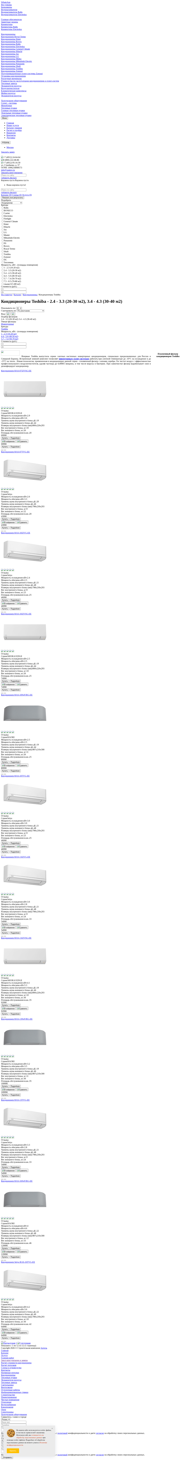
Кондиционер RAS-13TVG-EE (15, 1100)
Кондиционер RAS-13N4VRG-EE (17, 1019)
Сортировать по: (8, 310)
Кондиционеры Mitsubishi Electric (16, 61)
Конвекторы (7, 24)
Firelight (7, 219)
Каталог (6, 195)
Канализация (7, 1407)
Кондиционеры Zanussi (12, 71)
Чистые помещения (10, 1400)
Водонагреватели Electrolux (14, 14)
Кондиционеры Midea (11, 59)
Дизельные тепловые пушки (14, 113)
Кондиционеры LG (10, 56)
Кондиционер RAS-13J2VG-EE (15, 857)
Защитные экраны (9, 22)
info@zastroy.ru (8, 170)
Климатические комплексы (13, 91)
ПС (5, 260)
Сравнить (23, 441)
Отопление (6, 1402)
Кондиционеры (8, 34)
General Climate (11, 221)
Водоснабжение (8, 1404)
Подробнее (15, 438)
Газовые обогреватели (11, 19)
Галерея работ (7, 1358)
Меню (4, 118)
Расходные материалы (11, 78)
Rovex (7, 246)
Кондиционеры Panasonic (13, 64)
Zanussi (7, 257)
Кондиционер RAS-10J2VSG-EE (16, 614)
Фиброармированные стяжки (14, 1392)
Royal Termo (9, 249)
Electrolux (8, 216)
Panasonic (8, 240)
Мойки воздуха (8, 93)
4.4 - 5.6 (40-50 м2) (12, 276)
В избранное (9, 441)
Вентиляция (6, 1387)
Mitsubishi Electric (12, 238)
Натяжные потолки (10, 1372)
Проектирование (9, 1397)
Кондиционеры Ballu (11, 44)
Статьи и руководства (11, 1368)
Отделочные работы (10, 1390)
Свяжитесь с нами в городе (13, 1417)
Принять (13, 1451)
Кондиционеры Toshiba (12, 69)
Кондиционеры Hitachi (11, 51)
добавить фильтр (9, 178)
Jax (5, 229)
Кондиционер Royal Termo (13, 37)
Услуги (27, 195)
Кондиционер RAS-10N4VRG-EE (17, 695)
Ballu (6, 208)
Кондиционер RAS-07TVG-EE (15, 452)
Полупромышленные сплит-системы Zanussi (22, 73)
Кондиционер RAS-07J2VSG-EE (16, 371)
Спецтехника (7, 1412)
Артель (43, 1348)
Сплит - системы (9, 103)
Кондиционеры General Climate (15, 49)
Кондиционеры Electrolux (13, 46)
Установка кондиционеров (13, 76)
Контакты (5, 1370)
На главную (6, 295)
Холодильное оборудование (14, 100)
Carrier (7, 213)
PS (5, 243)
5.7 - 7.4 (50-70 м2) (12, 278)
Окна (3, 1409)
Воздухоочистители (10, 88)
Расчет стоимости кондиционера (16, 1363)
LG (5, 232)
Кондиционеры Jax (10, 54)
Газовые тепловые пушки (13, 110)
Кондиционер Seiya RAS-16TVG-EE (18, 1262)
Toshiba (7, 254)
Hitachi (7, 227)
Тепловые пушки (9, 108)
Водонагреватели (9, 9)
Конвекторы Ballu (9, 27)
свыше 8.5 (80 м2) (12, 284)
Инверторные (7, 324)
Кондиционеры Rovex (11, 41)
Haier (6, 224)
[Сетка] (13, 314)
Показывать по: (8, 308)
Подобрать (6, 200)
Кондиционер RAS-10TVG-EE (15, 776)
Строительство (8, 1395)
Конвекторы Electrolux (11, 29)
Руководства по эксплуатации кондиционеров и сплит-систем (30, 81)
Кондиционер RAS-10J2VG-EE (15, 533)
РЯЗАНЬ (5, 143)
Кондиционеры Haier (11, 39)
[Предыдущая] (8, 1343)
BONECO (8, 210)
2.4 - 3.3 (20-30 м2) (12, 270)
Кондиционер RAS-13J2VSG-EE (16, 938)
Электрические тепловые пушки (16, 115)
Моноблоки (6, 105)
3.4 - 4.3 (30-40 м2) (12, 273)
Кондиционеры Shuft (11, 66)
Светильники (7, 1385)
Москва (10, 147)
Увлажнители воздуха (11, 86)
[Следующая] (24, 1343)
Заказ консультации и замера (14, 1360)
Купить (5, 438)
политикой (62, 1433)
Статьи (17, 195)
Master (7, 235)
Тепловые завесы (9, 83)
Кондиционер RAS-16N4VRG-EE (17, 1181)
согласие (100, 1433)
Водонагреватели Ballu (11, 12)
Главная (4, 1350)
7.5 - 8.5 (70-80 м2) (12, 281)
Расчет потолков (8, 1365)
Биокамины (6, 7)
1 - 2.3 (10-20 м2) (11, 267)
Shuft (6, 251)
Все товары (6, 5)
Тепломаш (8, 262)
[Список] (8, 314)
